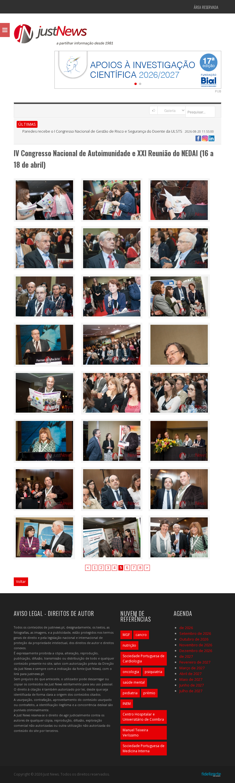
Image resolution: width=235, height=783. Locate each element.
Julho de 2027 (190, 690)
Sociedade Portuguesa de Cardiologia (143, 659)
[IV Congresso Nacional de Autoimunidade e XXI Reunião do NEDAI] (44, 199)
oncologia (131, 671)
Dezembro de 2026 (195, 650)
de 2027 (186, 656)
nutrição (129, 645)
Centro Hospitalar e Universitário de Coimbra (143, 717)
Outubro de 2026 (193, 639)
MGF (126, 634)
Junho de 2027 (191, 685)
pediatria (130, 693)
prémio (149, 693)
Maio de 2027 (190, 679)
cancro (141, 634)
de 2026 (186, 627)
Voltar (21, 581)
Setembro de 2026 (195, 633)
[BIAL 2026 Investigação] (138, 69)
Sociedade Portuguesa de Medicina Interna (143, 748)
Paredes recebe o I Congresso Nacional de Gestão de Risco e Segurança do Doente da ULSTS (102, 131)
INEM (127, 703)
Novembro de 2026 (195, 644)
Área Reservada (206, 7)
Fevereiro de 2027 (194, 662)
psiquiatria (153, 671)
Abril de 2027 (190, 673)
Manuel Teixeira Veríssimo (135, 733)
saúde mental (134, 682)
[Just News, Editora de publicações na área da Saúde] (64, 36)
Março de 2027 (192, 667)
